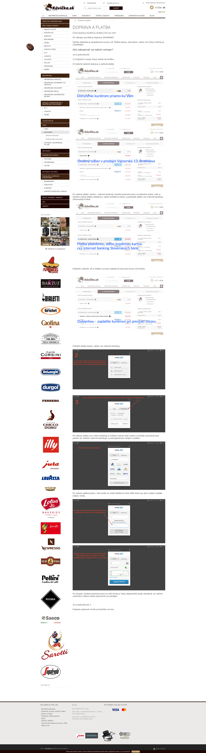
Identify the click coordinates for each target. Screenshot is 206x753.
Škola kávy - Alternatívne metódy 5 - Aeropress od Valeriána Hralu (84, 718)
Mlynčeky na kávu (50, 172)
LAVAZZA (47, 56)
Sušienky (48, 188)
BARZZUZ (47, 36)
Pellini (47, 63)
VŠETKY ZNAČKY (102, 16)
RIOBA (46, 43)
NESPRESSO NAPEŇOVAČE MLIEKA (54, 95)
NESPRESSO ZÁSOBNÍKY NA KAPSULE (54, 83)
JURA (74, 16)
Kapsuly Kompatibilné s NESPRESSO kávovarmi (52, 103)
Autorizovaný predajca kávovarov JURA (54, 723)
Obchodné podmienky (48, 709)
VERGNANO (48, 66)
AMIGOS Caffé (50, 29)
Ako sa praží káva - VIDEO (80, 709)
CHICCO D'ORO (50, 49)
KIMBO (46, 69)
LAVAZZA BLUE (47, 121)
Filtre (47, 165)
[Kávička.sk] (58, 7)
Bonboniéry (49, 181)
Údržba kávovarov (50, 155)
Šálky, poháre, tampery (52, 197)
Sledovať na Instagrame (56, 249)
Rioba (46, 115)
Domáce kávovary (52, 135)
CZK (159, 12)
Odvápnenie (49, 162)
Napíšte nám (45, 725)
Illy (45, 53)
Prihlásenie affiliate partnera (50, 716)
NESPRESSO (47, 75)
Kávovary (48, 132)
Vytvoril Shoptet (160, 748)
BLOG (152, 16)
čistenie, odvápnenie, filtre (53, 144)
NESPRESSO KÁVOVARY (53, 88)
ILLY (45, 108)
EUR (163, 12)
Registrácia (160, 3)
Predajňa (119, 16)
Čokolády (48, 185)
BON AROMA (49, 39)
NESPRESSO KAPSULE (57, 16)
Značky (45, 206)
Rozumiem (135, 751)
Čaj (43, 202)
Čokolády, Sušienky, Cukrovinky (51, 176)
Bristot (47, 46)
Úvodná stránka (43, 16)
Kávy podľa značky (50, 25)
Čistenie (47, 159)
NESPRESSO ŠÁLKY (51, 91)
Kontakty (86, 16)
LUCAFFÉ (47, 59)
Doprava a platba (137, 16)
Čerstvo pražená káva (52, 21)
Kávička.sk (48, 33)
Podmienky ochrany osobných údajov (53, 711)
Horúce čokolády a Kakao (55, 191)
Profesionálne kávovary (54, 139)
